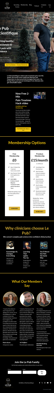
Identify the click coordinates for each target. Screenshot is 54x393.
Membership (24, 5)
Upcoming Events (16, 6)
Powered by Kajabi (47, 389)
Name (9, 369)
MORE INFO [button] (39, 211)
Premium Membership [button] (22, 64)
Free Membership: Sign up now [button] (23, 129)
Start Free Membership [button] (11, 64)
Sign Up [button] (42, 372)
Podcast (36, 6)
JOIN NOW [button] (14, 208)
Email (24, 369)
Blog (30, 5)
